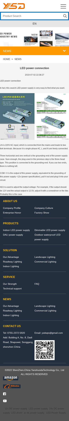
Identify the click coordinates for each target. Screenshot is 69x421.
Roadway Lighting (12, 261)
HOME (6, 59)
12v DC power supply (16, 408)
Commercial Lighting (45, 261)
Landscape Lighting (44, 257)
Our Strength (10, 284)
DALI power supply (13, 234)
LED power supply (38, 408)
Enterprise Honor (12, 212)
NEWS (18, 59)
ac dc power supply (34, 412)
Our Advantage (11, 257)
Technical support (12, 288)
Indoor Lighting (11, 266)
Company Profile (12, 208)
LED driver (16, 412)
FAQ (36, 284)
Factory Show (41, 212)
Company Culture (43, 208)
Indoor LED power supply (16, 230)
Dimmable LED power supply (49, 230)
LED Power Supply (56, 412)
